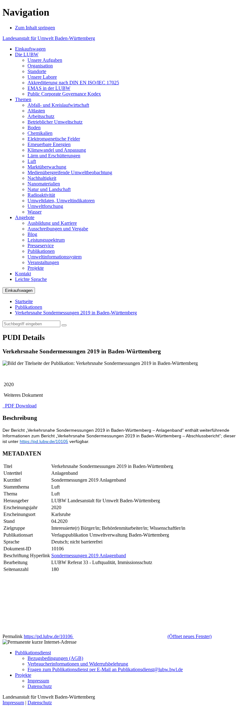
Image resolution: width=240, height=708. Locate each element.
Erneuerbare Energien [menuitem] (49, 144)
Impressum (38, 680)
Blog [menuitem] (32, 234)
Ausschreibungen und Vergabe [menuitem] (58, 228)
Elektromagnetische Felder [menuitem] (54, 138)
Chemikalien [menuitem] (40, 133)
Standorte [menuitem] (37, 71)
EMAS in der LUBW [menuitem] (49, 88)
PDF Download (20, 405)
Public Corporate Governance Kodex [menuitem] (64, 93)
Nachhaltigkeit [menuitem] (42, 178)
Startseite (24, 301)
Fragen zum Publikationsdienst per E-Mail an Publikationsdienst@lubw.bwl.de (105, 669)
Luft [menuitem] (32, 161)
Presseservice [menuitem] (41, 245)
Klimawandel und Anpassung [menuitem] (57, 150)
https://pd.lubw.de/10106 (118, 636)
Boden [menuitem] (34, 127)
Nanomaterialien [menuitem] (44, 183)
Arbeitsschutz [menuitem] (41, 116)
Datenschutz (40, 686)
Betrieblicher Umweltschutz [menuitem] (55, 122)
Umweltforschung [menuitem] (45, 206)
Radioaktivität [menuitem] (41, 195)
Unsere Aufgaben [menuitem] (45, 60)
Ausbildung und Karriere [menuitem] (52, 223)
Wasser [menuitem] (35, 211)
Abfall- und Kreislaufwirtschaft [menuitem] (58, 105)
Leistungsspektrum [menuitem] (46, 240)
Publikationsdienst (33, 652)
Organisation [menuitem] (40, 65)
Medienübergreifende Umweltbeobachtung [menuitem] (70, 172)
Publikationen (28, 307)
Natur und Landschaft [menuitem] (49, 189)
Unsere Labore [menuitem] (42, 77)
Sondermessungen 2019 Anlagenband (88, 555)
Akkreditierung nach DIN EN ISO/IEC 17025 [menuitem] (73, 82)
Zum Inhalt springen (35, 27)
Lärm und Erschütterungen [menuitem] (54, 155)
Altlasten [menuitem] (36, 110)
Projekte (23, 675)
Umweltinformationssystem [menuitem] (55, 256)
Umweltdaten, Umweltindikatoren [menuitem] (61, 200)
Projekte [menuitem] (36, 268)
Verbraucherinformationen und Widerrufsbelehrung (78, 663)
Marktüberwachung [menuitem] (47, 167)
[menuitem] (30, 49)
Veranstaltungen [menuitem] (43, 262)
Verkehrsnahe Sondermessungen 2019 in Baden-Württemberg (76, 312)
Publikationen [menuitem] (41, 251)
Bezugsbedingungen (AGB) (55, 658)
